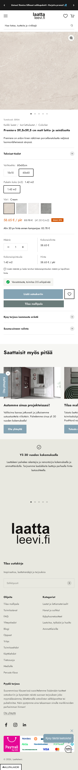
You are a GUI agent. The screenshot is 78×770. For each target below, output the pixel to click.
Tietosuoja (9, 660)
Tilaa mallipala (34, 304)
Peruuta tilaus (11, 672)
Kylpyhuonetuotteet (52, 616)
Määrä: (7, 240)
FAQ (6, 616)
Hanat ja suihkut (51, 610)
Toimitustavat (10, 610)
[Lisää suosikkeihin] (69, 294)
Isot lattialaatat (27, 125)
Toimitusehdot (11, 647)
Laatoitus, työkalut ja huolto (57, 622)
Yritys (6, 641)
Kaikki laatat (10, 125)
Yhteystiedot (10, 622)
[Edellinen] (4, 5)
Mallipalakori (11, 767)
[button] (4, 385)
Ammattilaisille (50, 629)
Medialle (8, 666)
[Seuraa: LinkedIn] (24, 724)
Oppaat (8, 635)
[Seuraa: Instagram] (15, 724)
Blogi (6, 629)
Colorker (43, 125)
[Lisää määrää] (22, 247)
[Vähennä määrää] (8, 247)
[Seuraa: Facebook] (6, 724)
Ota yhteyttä (15, 429)
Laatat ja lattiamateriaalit (55, 604)
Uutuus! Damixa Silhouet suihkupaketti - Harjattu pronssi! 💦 (39, 5)
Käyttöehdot (10, 653)
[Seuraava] (73, 5)
